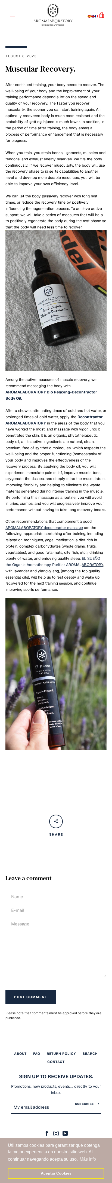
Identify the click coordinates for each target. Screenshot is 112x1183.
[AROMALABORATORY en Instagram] (56, 1133)
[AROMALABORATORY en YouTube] (65, 1133)
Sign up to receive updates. (56, 1076)
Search (90, 1053)
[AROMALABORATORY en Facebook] (46, 1133)
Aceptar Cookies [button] (56, 1173)
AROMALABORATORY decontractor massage (44, 527)
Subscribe (84, 1104)
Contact (56, 1062)
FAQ (36, 1053)
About (20, 1053)
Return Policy (61, 1053)
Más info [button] (88, 1159)
